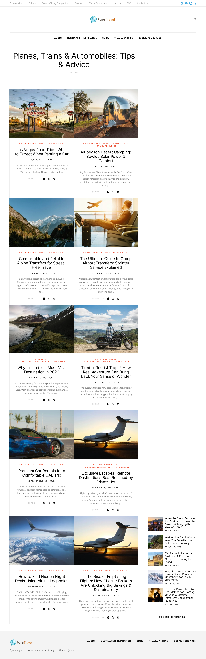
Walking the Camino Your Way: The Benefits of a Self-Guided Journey (180, 540)
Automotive (41, 359)
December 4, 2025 (37, 378)
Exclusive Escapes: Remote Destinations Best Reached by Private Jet (106, 477)
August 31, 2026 (173, 531)
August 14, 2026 (173, 566)
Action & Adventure (105, 359)
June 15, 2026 (37, 160)
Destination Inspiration (82, 38)
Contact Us (142, 3)
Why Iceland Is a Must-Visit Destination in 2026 (41, 369)
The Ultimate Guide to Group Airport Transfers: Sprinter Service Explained (106, 263)
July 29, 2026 (171, 605)
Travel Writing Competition (55, 3)
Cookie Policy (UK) (149, 38)
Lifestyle (117, 3)
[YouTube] (186, 3)
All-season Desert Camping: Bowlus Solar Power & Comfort (106, 156)
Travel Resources (98, 3)
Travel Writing (123, 38)
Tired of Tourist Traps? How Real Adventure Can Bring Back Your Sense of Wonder (106, 372)
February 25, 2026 (37, 273)
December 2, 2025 (101, 382)
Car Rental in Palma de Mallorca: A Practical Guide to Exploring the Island (178, 558)
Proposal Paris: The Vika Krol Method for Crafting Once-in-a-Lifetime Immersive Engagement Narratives (179, 594)
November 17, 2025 (37, 587)
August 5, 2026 (172, 584)
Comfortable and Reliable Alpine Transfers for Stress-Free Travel (41, 263)
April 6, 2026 (101, 167)
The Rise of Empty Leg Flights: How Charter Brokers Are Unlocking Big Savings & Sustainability (106, 583)
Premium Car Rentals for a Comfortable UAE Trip (41, 472)
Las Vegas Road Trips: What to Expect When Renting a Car (42, 151)
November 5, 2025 (102, 596)
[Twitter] (195, 3)
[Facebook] (182, 3)
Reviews (79, 3)
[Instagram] (190, 3)
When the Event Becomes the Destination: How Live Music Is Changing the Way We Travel (180, 523)
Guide (105, 38)
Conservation (16, 3)
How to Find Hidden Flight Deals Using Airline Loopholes (41, 578)
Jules (49, 160)
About (58, 38)
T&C (129, 3)
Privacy (32, 3)
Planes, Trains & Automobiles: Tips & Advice (42, 144)
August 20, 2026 (173, 547)
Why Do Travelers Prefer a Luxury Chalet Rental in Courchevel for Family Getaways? (180, 575)
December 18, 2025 (101, 273)
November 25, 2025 (37, 481)
